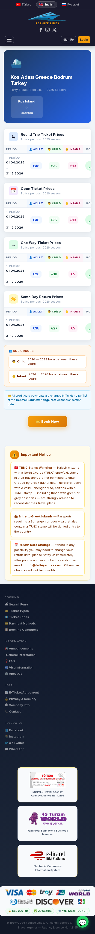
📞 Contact (13, 711)
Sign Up (68, 39)
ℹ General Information (20, 655)
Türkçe (26, 4)
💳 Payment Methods (20, 623)
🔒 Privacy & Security (20, 699)
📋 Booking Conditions (22, 629)
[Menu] (9, 39)
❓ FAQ (10, 661)
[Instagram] (47, 30)
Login (84, 39)
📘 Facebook (14, 730)
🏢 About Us (13, 673)
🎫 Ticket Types (17, 611)
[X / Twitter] (54, 30)
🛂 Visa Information (19, 667)
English (49, 4)
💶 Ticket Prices (17, 617)
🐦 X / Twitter (14, 743)
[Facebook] (40, 30)
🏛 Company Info (17, 705)
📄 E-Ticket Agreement (22, 692)
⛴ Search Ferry (16, 604)
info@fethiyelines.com (44, 565)
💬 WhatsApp (14, 749)
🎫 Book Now (47, 421)
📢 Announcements (19, 648)
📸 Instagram (14, 736)
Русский (73, 4)
